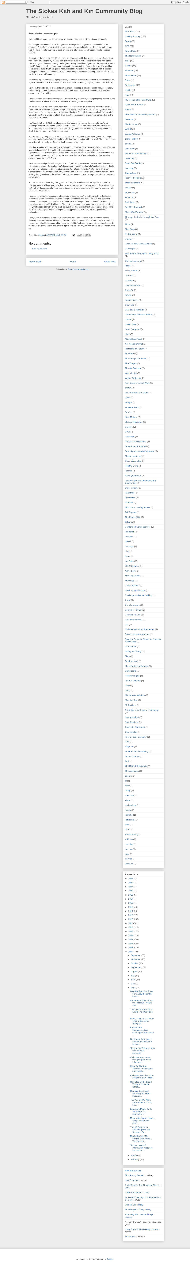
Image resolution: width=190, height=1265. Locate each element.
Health (128, 90)
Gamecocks (130, 671)
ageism (128, 776)
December (136, 955)
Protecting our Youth (134, 349)
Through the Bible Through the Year (142, 217)
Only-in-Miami (131, 488)
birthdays (129, 546)
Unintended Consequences (138, 527)
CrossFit (129, 290)
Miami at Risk (131, 700)
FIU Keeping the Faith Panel (138, 100)
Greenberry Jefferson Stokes (138, 314)
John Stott (129, 148)
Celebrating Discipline (135, 590)
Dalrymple (129, 436)
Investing (129, 168)
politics (128, 388)
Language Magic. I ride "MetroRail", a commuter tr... (141, 1111)
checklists (129, 795)
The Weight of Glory (134, 1209)
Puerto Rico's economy (136, 737)
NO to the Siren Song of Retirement (141, 710)
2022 (131, 882)
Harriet (128, 319)
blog (127, 551)
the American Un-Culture (136, 392)
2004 (131, 951)
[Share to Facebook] (87, 235)
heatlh (128, 810)
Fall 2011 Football (133, 207)
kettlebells (129, 820)
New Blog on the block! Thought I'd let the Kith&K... (141, 1084)
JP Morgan (130, 248)
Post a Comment (39, 249)
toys (127, 854)
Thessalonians (132, 771)
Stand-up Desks (132, 183)
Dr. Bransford (131, 234)
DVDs (127, 432)
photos (128, 144)
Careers (129, 427)
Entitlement (130, 85)
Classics (129, 280)
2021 (131, 886)
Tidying (128, 522)
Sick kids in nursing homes (137, 507)
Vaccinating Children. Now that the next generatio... (142, 1050)
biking (127, 790)
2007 (131, 939)
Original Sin (130, 1205)
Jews (127, 685)
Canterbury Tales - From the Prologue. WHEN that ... (141, 1003)
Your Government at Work (137, 383)
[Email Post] (73, 235)
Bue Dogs (129, 580)
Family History (131, 300)
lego (127, 95)
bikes (127, 785)
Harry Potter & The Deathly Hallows (141, 1229)
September (136, 967)
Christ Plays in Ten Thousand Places (142, 1185)
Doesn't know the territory (137, 634)
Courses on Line (132, 615)
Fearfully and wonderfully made (140, 451)
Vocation (129, 536)
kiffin (127, 824)
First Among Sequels (134, 1175)
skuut (127, 829)
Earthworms (130, 646)
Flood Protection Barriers (136, 666)
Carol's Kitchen (132, 585)
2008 (131, 935)
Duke (127, 80)
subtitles (129, 839)
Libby (127, 690)
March (134, 1155)
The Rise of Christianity (136, 766)
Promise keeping (133, 178)
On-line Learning (133, 261)
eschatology (130, 805)
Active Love (130, 571)
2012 (131, 919)
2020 (131, 891)
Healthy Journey (132, 36)
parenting (129, 158)
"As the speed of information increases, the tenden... (141, 1147)
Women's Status (132, 134)
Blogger (110, 1259)
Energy (128, 295)
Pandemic (129, 493)
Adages (128, 402)
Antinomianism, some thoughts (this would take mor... (140, 1059)
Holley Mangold (132, 676)
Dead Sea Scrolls (133, 163)
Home (72, 261)
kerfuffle (129, 815)
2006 (131, 943)
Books (128, 41)
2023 (131, 878)
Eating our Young (133, 651)
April (133, 988)
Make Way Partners (134, 212)
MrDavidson (130, 705)
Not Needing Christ (134, 344)
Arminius (129, 197)
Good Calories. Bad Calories (138, 243)
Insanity (128, 471)
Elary (127, 656)
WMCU (128, 129)
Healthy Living (131, 466)
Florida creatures (133, 456)
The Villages (131, 363)
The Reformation (133, 56)
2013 (131, 915)
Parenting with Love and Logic (139, 1214)
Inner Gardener (132, 329)
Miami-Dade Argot (133, 339)
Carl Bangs (130, 202)
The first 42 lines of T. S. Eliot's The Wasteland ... (141, 1012)
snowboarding (131, 834)
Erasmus (129, 119)
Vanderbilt (129, 532)
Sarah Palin (130, 51)
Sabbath (129, 502)
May (133, 983)
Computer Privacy (133, 610)
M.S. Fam (129, 31)
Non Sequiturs (131, 722)
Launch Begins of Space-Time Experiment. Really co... (142, 1021)
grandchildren (131, 139)
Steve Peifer (130, 75)
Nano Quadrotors (133, 475)
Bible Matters (131, 417)
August (134, 971)
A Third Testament (133, 1192)
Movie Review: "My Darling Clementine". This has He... (141, 1138)
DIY (126, 624)
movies (128, 187)
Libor (127, 334)
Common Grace (132, 285)
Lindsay (128, 1217)
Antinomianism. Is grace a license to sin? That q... (142, 1076)
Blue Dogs (130, 229)
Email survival (131, 661)
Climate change (132, 605)
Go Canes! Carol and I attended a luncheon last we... (141, 1041)
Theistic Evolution (133, 368)
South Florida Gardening (136, 751)
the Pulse (129, 561)
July (133, 975)
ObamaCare (131, 173)
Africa (127, 224)
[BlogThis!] (81, 235)
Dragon (128, 239)
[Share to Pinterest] (89, 235)
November (136, 959)
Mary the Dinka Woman (136, 153)
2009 (131, 931)
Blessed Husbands (133, 422)
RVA (127, 741)
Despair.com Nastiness (136, 441)
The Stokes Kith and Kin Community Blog (84, 11)
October (135, 963)
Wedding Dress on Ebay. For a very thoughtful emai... (141, 994)
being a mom (131, 270)
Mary (140, 1205)
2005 (131, 947)
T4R (127, 761)
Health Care (130, 324)
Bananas (129, 70)
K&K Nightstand (133, 1170)
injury (127, 556)
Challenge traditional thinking (138, 595)
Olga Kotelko (131, 732)
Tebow (128, 109)
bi (126, 781)
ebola (127, 800)
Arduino (128, 412)
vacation (129, 863)
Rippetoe (129, 746)
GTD (127, 46)
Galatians (129, 305)
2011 (130, 923)
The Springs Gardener (135, 358)
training (128, 859)
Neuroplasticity (132, 717)
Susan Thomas (132, 756)
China (127, 600)
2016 (131, 903)
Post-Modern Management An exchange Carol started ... (142, 1031)
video (127, 397)
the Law (128, 849)
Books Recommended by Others (140, 114)
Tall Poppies (130, 512)
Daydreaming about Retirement (140, 629)
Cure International (133, 619)
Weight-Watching (133, 378)
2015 (131, 907)
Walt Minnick (131, 373)
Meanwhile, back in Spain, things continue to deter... (142, 1120)
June (133, 979)
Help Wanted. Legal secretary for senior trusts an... (140, 1093)
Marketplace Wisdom (135, 695)
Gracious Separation (134, 310)
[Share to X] (84, 235)
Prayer (128, 266)
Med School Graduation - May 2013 (142, 253)
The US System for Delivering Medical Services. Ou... (140, 1129)
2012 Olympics (132, 566)
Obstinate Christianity (135, 727)
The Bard (129, 353)
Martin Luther (131, 124)
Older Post (109, 261)
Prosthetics (130, 497)
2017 (131, 899)
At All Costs (130, 1236)
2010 (131, 927)
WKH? (128, 541)
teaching (129, 844)
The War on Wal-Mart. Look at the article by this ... (141, 1102)
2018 (131, 895)
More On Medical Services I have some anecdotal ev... (141, 1068)
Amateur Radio (132, 407)
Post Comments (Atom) (78, 269)
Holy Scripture (131, 1180)
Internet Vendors (133, 680)
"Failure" (129, 275)
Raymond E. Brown (134, 104)
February (135, 1159)
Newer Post (34, 261)
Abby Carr (129, 192)
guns (127, 61)
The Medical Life (133, 517)
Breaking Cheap (132, 575)
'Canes (128, 65)
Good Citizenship (133, 461)
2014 (131, 911)
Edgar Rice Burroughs (135, 446)
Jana (127, 1187)
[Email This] (78, 235)
